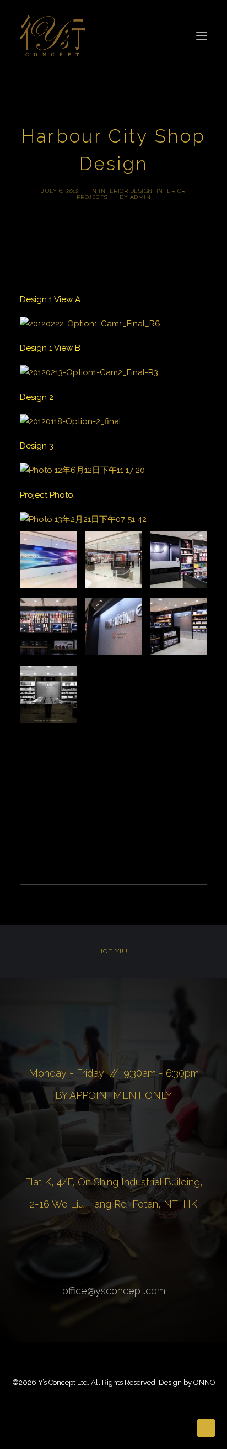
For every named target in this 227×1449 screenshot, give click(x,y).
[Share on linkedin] (113, 864)
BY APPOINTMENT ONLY (113, 1095)
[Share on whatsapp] (127, 864)
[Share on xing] (156, 864)
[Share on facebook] (56, 864)
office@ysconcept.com (113, 1291)
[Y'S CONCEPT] (52, 35)
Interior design (126, 191)
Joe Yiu (113, 951)
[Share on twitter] (70, 864)
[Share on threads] (84, 864)
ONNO (204, 1382)
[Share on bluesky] (142, 864)
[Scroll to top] (206, 1427)
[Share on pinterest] (99, 864)
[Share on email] (170, 864)
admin (140, 197)
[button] (201, 35)
